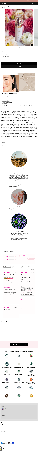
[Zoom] (32, 45)
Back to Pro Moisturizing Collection (19, 344)
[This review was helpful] (30, 312)
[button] (1, 448)
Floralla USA (3, 7)
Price (2, 50)
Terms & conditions (3, 432)
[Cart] (34, 3)
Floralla (3, 3)
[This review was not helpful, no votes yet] (32, 294)
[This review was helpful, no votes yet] (30, 294)
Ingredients (3, 142)
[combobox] (16, 267)
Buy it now (19, 66)
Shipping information (4, 145)
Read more (29, 290)
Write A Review (31, 258)
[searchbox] (6, 266)
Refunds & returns (3, 431)
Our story (2, 424)
